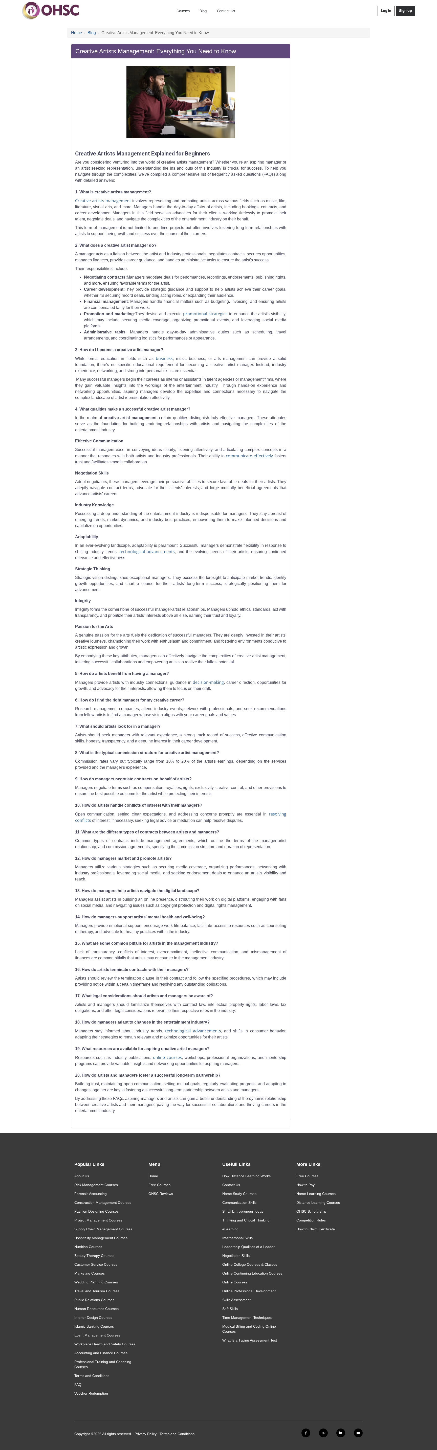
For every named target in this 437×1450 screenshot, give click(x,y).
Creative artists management (103, 200)
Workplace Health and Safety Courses (104, 1344)
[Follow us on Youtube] (358, 1433)
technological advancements (147, 551)
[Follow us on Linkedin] (340, 1433)
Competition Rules (311, 1220)
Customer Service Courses (95, 1264)
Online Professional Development (249, 1291)
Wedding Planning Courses (96, 1282)
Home (76, 33)
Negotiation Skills (236, 1256)
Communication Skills (239, 1202)
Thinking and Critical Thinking (246, 1220)
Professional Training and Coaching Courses (102, 1364)
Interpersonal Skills (237, 1238)
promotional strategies (205, 313)
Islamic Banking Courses (94, 1326)
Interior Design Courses (93, 1318)
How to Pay (305, 1185)
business (164, 358)
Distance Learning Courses (318, 1202)
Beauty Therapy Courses (94, 1256)
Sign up (405, 10)
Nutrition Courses (88, 1247)
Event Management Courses (97, 1335)
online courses (167, 1057)
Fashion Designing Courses (96, 1211)
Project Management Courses (98, 1220)
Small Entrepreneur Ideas (242, 1211)
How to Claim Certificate (315, 1229)
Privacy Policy (146, 1434)
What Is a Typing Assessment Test (249, 1340)
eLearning (230, 1229)
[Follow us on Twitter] (323, 1433)
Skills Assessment (236, 1300)
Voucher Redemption (91, 1393)
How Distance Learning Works (246, 1176)
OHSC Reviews (160, 1194)
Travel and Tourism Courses (96, 1291)
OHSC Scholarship (311, 1211)
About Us (81, 1176)
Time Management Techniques (247, 1318)
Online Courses (234, 1282)
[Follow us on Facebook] (305, 1433)
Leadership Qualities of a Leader (248, 1247)
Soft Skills (230, 1309)
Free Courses (159, 1185)
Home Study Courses (239, 1194)
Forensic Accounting (90, 1194)
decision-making (208, 682)
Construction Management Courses (102, 1202)
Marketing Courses (89, 1273)
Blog (203, 11)
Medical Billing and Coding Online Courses (249, 1328)
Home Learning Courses (316, 1194)
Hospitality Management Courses (100, 1238)
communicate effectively (249, 456)
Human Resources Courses (96, 1309)
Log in (386, 10)
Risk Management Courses (96, 1185)
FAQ (77, 1385)
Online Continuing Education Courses (252, 1273)
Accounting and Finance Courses (100, 1353)
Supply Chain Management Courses (103, 1229)
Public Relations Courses (94, 1300)
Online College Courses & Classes (249, 1264)
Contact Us (226, 11)
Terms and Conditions (91, 1376)
